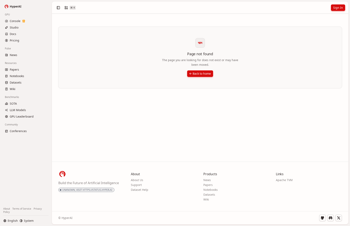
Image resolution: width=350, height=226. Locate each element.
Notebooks (210, 190)
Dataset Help (139, 190)
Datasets (209, 194)
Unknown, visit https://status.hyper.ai (87, 190)
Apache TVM (284, 180)
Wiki (206, 199)
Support (136, 185)
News (207, 180)
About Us (137, 180)
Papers (208, 185)
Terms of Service (21, 208)
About (6, 208)
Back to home (202, 73)
